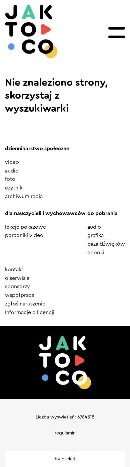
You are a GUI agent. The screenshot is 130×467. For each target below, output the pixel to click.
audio (12, 171)
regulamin (65, 433)
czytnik (13, 187)
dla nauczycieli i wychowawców (45, 213)
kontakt (14, 269)
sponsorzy (17, 286)
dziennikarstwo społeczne (37, 148)
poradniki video (24, 235)
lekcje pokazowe (25, 227)
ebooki (95, 252)
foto (10, 179)
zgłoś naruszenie (25, 303)
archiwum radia (24, 196)
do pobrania (102, 213)
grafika (95, 235)
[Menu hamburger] (116, 32)
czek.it (68, 459)
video (12, 162)
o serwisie (17, 278)
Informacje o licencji (29, 312)
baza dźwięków (106, 244)
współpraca (19, 295)
